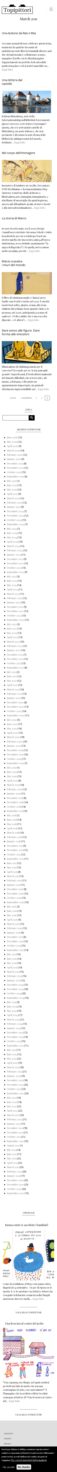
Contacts (8, 1434)
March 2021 (13, 689)
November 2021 (15, 658)
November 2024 (15, 515)
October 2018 (14, 806)
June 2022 (12, 628)
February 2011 (14, 1171)
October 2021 (14, 663)
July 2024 (12, 528)
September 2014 (15, 997)
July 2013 (11, 1049)
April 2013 (12, 1062)
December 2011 (15, 1128)
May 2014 (12, 1010)
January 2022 (14, 650)
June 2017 (12, 863)
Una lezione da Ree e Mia (19, 33)
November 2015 (15, 941)
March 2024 (13, 546)
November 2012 (15, 1084)
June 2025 (12, 485)
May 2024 (12, 537)
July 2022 (11, 624)
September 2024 (15, 524)
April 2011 (12, 1162)
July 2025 (11, 480)
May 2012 (12, 1106)
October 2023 (14, 567)
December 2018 (15, 797)
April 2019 (12, 780)
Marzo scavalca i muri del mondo (13, 263)
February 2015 (14, 975)
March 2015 (13, 971)
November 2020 (15, 706)
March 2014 (13, 1019)
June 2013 (12, 1054)
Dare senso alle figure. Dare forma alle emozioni (21, 332)
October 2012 (14, 1088)
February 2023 (14, 598)
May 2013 (11, 1058)
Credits (7, 1439)
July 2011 (11, 1149)
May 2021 (12, 680)
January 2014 (13, 1028)
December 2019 (15, 750)
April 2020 (12, 732)
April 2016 (12, 919)
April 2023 (12, 589)
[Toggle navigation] (51, 9)
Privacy (7, 1444)
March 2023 (13, 593)
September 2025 (15, 476)
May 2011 (11, 1158)
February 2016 (14, 928)
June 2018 (12, 819)
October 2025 (14, 472)
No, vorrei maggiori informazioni (29, 1460)
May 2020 (12, 728)
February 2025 (14, 502)
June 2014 (12, 1006)
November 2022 (15, 611)
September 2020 (15, 715)
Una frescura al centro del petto (24, 1323)
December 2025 (15, 463)
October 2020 (14, 711)
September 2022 (15, 619)
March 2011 (13, 1167)
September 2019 (15, 763)
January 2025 (13, 506)
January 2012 (13, 1123)
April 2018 (12, 828)
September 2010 (15, 1193)
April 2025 (12, 493)
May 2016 (12, 915)
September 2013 (15, 1045)
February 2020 (15, 741)
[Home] (17, 9)
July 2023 (11, 576)
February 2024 (14, 550)
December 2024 (15, 511)
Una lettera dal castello (12, 82)
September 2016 (15, 902)
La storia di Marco (14, 218)
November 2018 (15, 802)
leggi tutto (7, 69)
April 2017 (12, 871)
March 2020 (13, 737)
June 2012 (12, 1102)
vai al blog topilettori (28, 1414)
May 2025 (12, 489)
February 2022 (14, 645)
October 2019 (14, 758)
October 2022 (14, 615)
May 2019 (12, 776)
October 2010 (14, 1188)
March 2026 (13, 450)
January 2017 (13, 884)
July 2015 (11, 954)
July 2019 (11, 767)
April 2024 (12, 541)
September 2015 (15, 950)
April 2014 (12, 1015)
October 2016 (14, 897)
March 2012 (13, 1115)
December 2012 (15, 1080)
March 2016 (13, 923)
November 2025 (15, 467)
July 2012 (11, 1097)
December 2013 (15, 1032)
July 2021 (11, 672)
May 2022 (12, 632)
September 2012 (15, 1093)
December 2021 (15, 654)
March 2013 (13, 1067)
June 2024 (12, 532)
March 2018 (13, 832)
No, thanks (24, 1467)
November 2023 (15, 563)
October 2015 (14, 945)
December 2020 (15, 702)
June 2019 (12, 771)
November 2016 (15, 893)
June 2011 (12, 1154)
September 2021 (15, 667)
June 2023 (12, 580)
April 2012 (12, 1110)
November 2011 (15, 1132)
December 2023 (15, 559)
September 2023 (15, 572)
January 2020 (14, 745)
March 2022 (13, 641)
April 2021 (12, 685)
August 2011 (13, 1145)
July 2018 (11, 815)
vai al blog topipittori (29, 1312)
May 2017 (11, 867)
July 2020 (12, 719)
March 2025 (13, 498)
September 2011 (15, 1141)
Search (33, 417)
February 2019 (14, 789)
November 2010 (15, 1184)
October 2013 (14, 1041)
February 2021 (14, 693)
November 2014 (15, 989)
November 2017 (15, 850)
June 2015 (12, 958)
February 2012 (14, 1119)
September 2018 (15, 810)
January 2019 (13, 793)
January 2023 (13, 602)
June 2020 (12, 724)
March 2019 (13, 784)
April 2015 (12, 967)
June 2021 (12, 676)
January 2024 (14, 554)
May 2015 (11, 963)
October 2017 (14, 854)
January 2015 (13, 980)
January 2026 (14, 459)
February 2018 (14, 837)
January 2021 (13, 697)
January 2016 (13, 932)
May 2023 (12, 585)
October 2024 (14, 519)
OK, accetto (9, 1467)
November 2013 (15, 1036)
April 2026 (12, 446)
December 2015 (15, 936)
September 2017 (15, 858)
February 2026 (14, 454)
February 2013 (14, 1071)
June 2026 (12, 437)
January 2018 (13, 841)
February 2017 (14, 880)
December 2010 (15, 1180)
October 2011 (14, 1136)
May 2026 (12, 441)
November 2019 (15, 754)
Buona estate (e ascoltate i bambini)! (26, 1225)
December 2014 (15, 984)
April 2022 (12, 637)
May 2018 (12, 824)
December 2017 (15, 845)
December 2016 (15, 889)
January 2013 (13, 1075)
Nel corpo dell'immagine (18, 153)
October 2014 (14, 993)
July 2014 (11, 1002)
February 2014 (14, 1023)
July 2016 (11, 906)
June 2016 (12, 910)
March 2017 (13, 876)
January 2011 (13, 1175)
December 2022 (15, 606)
